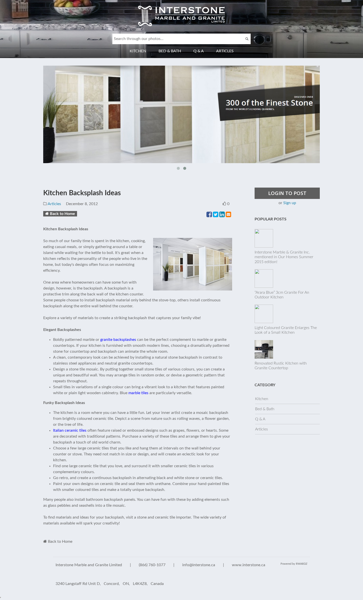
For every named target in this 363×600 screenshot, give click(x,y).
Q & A (198, 51)
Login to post (287, 193)
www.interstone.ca (248, 565)
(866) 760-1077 (152, 565)
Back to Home (62, 214)
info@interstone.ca (198, 565)
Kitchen (138, 51)
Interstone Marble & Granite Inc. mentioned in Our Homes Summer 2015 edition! (284, 257)
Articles (225, 51)
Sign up (289, 203)
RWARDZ (301, 563)
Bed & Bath (170, 51)
